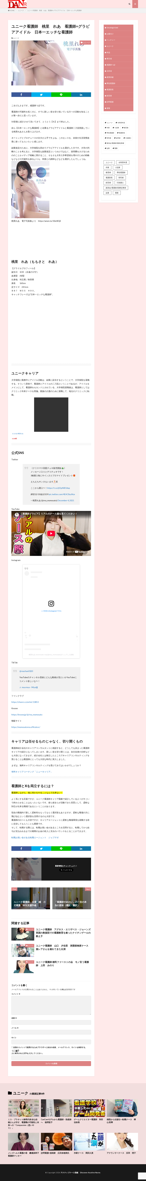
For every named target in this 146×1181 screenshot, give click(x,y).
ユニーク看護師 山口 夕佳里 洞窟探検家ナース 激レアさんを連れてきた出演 (63, 947)
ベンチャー (111, 40)
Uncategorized (112, 28)
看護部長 (110, 89)
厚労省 (109, 59)
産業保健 (110, 77)
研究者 (109, 138)
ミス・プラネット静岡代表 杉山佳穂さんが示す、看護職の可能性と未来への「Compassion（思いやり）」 (23, 1123)
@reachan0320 (26, 671)
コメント (15, 994)
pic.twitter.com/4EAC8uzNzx (62, 494)
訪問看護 (110, 102)
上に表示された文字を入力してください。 (27, 1053)
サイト (14, 1037)
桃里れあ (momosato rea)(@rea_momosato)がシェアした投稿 (51, 655)
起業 (108, 148)
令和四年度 (121, 123)
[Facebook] (21, 94)
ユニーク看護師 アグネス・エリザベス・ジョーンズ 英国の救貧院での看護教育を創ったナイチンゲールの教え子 (63, 932)
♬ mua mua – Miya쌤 (28, 687)
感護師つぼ (111, 65)
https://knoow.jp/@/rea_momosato (26, 714)
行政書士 (128, 138)
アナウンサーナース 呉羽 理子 (121, 1153)
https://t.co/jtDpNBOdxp (58, 488)
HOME (12, 10)
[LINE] (61, 94)
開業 (116, 148)
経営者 (109, 96)
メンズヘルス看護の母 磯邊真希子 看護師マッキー (23, 1154)
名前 (14, 1018)
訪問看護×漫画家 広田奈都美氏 (55, 1153)
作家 (108, 128)
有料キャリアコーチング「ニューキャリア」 (31, 772)
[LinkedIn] (81, 94)
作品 (108, 52)
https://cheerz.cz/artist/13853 (25, 702)
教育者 (126, 128)
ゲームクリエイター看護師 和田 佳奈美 (88, 1120)
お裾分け (110, 34)
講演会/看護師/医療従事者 (115, 143)
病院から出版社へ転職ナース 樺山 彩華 (121, 1120)
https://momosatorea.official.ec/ (25, 727)
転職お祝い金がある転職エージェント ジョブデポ (35, 837)
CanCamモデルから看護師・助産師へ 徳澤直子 (56, 1120)
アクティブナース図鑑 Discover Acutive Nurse (80, 1173)
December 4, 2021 (66, 500)
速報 (108, 108)
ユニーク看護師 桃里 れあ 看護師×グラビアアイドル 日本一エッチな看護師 (54, 10)
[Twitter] (41, 94)
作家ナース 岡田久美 (83, 1153)
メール (15, 1028)
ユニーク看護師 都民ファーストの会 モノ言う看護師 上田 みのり (62, 964)
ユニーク (21, 10)
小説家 (117, 128)
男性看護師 (111, 83)
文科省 (109, 71)
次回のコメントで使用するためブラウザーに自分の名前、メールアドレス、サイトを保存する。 (50, 1047)
